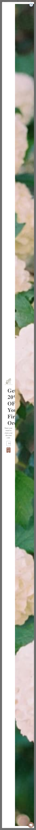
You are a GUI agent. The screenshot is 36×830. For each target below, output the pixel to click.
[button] (31, 825)
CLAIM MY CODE (8, 450)
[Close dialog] (31, 4)
